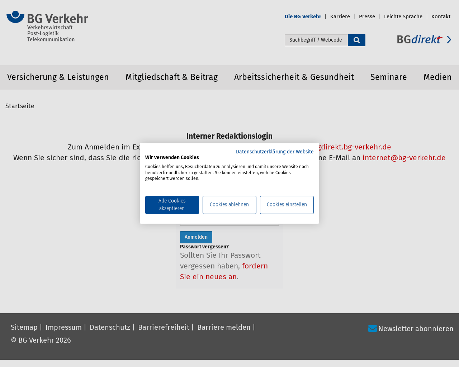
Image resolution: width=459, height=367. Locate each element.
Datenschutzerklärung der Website (275, 151)
